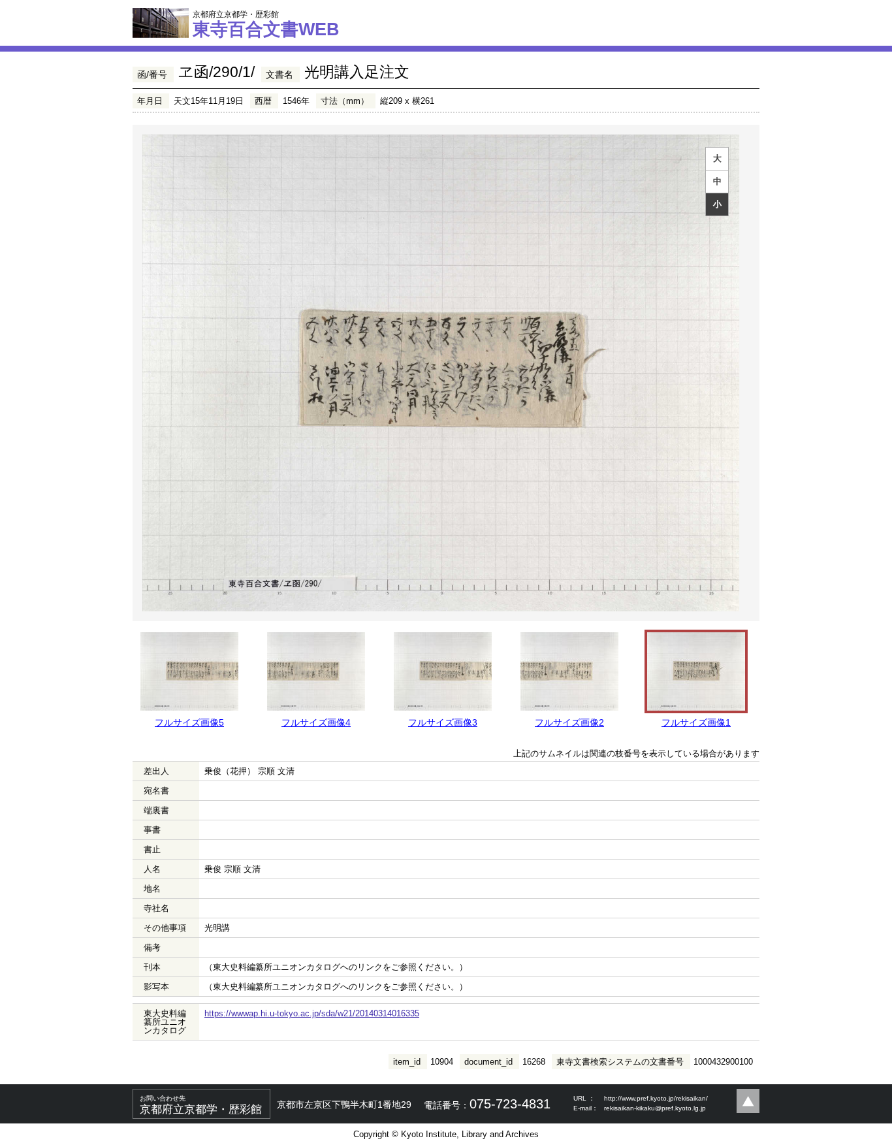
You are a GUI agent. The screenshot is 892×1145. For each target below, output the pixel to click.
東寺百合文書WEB (266, 24)
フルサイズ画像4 (316, 722)
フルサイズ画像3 (442, 722)
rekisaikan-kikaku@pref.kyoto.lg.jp (655, 1108)
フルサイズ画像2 (569, 722)
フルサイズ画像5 (189, 722)
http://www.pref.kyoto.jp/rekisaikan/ (656, 1098)
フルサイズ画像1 (696, 722)
